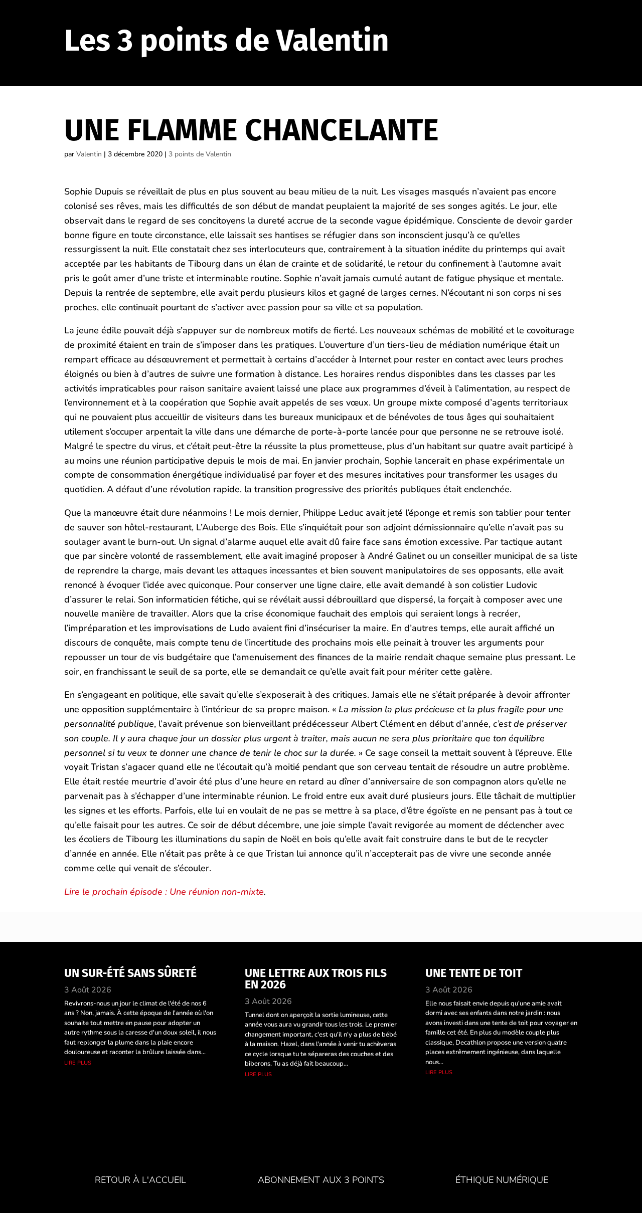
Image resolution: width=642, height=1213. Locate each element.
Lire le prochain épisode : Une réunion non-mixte (164, 892)
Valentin (89, 154)
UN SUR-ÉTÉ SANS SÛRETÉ (130, 973)
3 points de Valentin (200, 154)
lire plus (77, 1062)
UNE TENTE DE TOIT (473, 973)
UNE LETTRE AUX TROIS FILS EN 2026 (316, 978)
